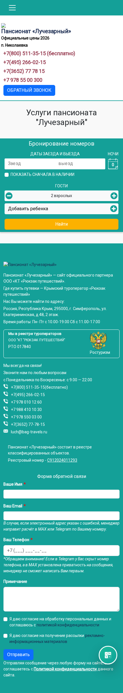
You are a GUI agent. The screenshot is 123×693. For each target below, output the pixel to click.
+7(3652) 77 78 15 (24, 71)
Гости (61, 186)
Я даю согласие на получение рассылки (57, 638)
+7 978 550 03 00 (26, 417)
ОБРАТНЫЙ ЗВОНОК (29, 90)
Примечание (15, 581)
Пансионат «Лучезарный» (36, 31)
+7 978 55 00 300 (22, 80)
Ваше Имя (12, 484)
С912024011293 (62, 460)
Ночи (113, 154)
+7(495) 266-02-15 (24, 62)
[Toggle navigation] (12, 7)
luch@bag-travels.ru (29, 432)
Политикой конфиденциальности (65, 669)
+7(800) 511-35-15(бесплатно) (39, 387)
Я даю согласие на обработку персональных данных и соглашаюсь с (60, 622)
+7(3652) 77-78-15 (28, 424)
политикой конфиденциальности (68, 625)
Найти (61, 224)
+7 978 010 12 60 (26, 402)
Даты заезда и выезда (55, 154)
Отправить (18, 654)
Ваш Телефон (16, 539)
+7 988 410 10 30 (26, 409)
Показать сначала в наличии (42, 174)
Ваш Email (12, 506)
